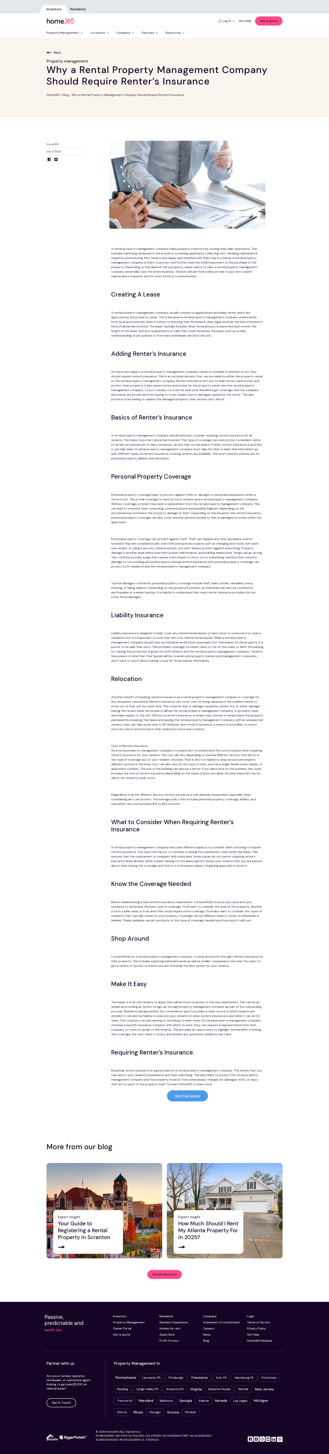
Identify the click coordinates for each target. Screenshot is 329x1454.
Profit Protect (169, 1341)
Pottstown (269, 1378)
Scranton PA (175, 1389)
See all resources (164, 1274)
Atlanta (203, 1401)
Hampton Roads (219, 1389)
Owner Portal (122, 1328)
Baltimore (166, 1401)
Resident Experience (174, 1322)
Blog (66, 95)
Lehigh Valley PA (147, 1389)
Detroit (122, 1412)
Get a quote (269, 21)
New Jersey (264, 1389)
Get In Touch (61, 1403)
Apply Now (167, 1335)
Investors (53, 9)
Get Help (253, 1335)
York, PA (221, 1378)
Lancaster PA (151, 1378)
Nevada (221, 1400)
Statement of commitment (221, 1322)
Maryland (146, 1400)
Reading (122, 1389)
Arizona (173, 1412)
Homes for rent (170, 1328)
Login (250, 1316)
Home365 (53, 95)
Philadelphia (199, 1378)
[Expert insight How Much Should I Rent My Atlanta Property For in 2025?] (225, 1210)
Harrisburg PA (244, 1378)
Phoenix (190, 1412)
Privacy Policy (256, 1328)
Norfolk (243, 1389)
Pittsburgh (176, 1378)
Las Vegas (240, 1401)
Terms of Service (258, 1322)
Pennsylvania (125, 1377)
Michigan (261, 1400)
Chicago (155, 1412)
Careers (208, 1328)
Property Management (129, 1322)
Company (210, 1316)
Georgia (185, 1400)
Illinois (138, 1412)
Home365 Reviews (259, 1341)
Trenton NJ (125, 1401)
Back (57, 53)
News (207, 1335)
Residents (78, 9)
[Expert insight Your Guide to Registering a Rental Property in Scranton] (104, 1210)
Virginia (196, 1389)
